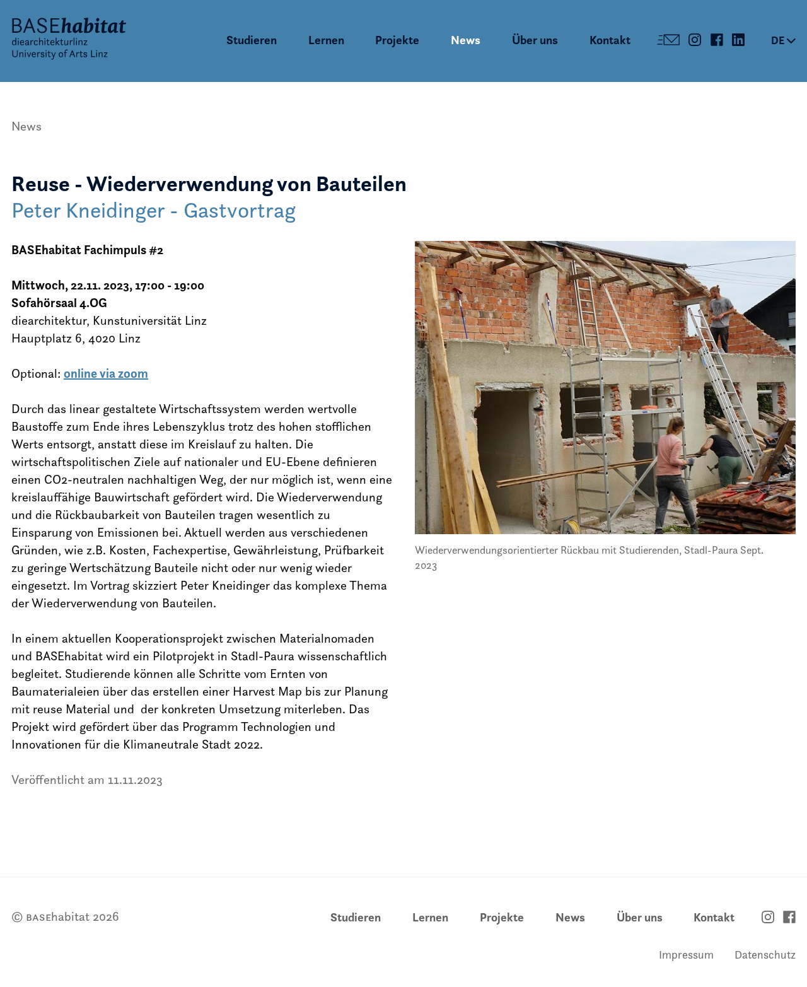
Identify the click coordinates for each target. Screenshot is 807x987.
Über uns (535, 40)
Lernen (326, 40)
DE (779, 40)
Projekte (397, 40)
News (465, 40)
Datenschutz (765, 954)
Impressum (686, 954)
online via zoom (106, 373)
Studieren (251, 40)
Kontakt (609, 40)
